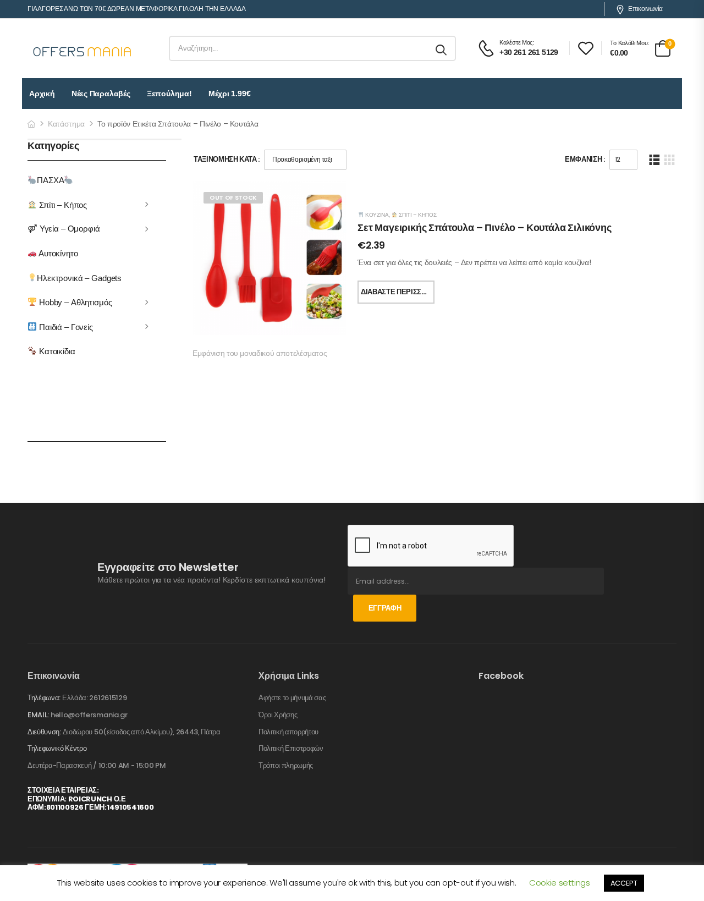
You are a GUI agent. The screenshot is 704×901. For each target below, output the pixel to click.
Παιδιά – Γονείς (65, 326)
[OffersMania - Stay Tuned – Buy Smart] (83, 48)
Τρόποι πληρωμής (285, 765)
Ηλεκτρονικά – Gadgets (79, 277)
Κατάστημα (66, 123)
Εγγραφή (385, 608)
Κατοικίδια (56, 351)
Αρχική (42, 93)
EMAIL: (38, 715)
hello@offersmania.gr (89, 715)
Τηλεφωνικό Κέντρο (57, 748)
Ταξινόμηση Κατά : (227, 159)
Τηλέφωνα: (44, 698)
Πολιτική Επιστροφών (290, 748)
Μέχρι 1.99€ (229, 93)
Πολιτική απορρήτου (288, 732)
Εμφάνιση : (585, 159)
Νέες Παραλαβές (101, 93)
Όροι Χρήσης (277, 715)
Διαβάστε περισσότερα (398, 292)
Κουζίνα (376, 215)
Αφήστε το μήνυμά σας (292, 698)
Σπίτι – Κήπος (62, 204)
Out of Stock (233, 197)
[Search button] (442, 48)
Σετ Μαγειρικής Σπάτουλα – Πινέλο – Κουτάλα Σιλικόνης (485, 227)
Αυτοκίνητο (57, 253)
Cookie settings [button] (559, 882)
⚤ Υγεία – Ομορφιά (64, 228)
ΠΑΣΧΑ (50, 180)
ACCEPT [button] (623, 883)
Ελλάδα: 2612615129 (94, 698)
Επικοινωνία (645, 9)
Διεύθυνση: (44, 732)
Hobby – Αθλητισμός (74, 302)
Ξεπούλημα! (169, 93)
